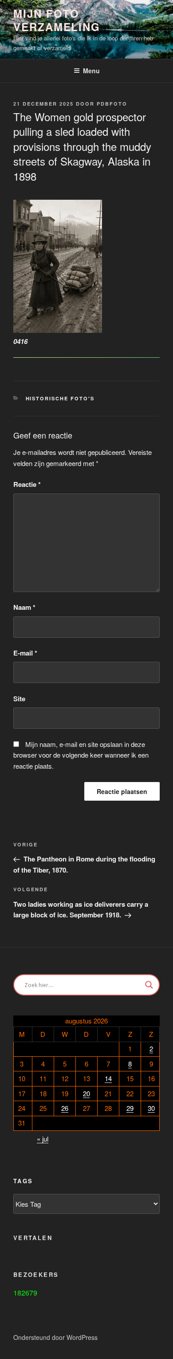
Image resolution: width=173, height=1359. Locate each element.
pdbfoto (112, 103)
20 (86, 1093)
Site (19, 698)
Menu (91, 70)
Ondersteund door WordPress (55, 1337)
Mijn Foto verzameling (56, 20)
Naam (24, 607)
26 (64, 1108)
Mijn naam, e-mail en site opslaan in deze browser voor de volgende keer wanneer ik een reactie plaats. (81, 755)
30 (151, 1108)
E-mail (25, 653)
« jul (42, 1138)
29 (130, 1108)
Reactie (27, 484)
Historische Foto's (60, 398)
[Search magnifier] (149, 985)
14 (108, 1078)
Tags (23, 1181)
